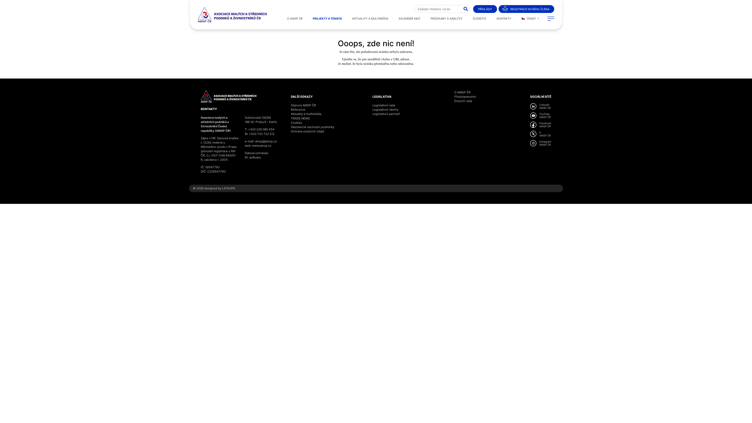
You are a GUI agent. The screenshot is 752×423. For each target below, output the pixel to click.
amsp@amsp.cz (266, 141)
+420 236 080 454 (261, 129)
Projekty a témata (327, 18)
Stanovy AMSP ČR (303, 105)
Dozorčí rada (463, 101)
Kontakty (504, 18)
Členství (479, 18)
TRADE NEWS (300, 118)
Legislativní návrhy (385, 109)
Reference (298, 109)
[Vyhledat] (466, 9)
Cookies (296, 123)
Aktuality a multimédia (370, 18)
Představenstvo (465, 97)
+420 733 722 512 (262, 134)
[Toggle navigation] (551, 18)
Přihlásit (485, 9)
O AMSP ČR (295, 18)
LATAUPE (228, 188)
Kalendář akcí (409, 18)
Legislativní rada (383, 105)
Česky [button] (531, 18)
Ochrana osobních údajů (307, 131)
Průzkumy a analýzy (447, 18)
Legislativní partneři (386, 114)
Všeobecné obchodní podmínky (312, 127)
